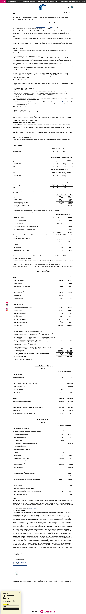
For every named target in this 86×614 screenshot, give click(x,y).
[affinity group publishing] (7, 308)
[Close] (19, 592)
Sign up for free (11, 609)
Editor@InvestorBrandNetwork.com (20, 565)
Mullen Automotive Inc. (40, 27)
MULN (51, 27)
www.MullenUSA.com (32, 508)
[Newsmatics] (7, 310)
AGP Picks (3, 1)
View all (83, 1)
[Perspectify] (7, 306)
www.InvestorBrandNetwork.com (19, 562)
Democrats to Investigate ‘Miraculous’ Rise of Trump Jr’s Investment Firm (40, 1)
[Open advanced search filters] (66, 13)
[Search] (64, 13)
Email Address (6, 604)
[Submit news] (7, 303)
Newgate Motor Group (62, 101)
